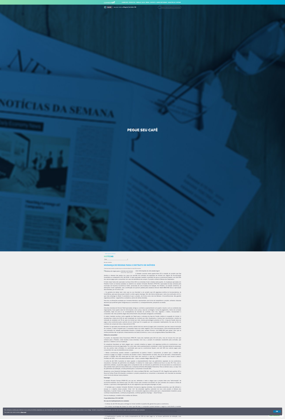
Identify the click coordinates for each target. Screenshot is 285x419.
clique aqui (23, 412)
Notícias (108, 256)
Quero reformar (161, 2)
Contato (153, 2)
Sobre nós (125, 2)
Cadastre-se (172, 2)
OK (277, 411)
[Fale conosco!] (282, 416)
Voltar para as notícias (110, 253)
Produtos (132, 2)
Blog (143, 2)
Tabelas (138, 2)
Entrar (178, 2)
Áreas (147, 2)
